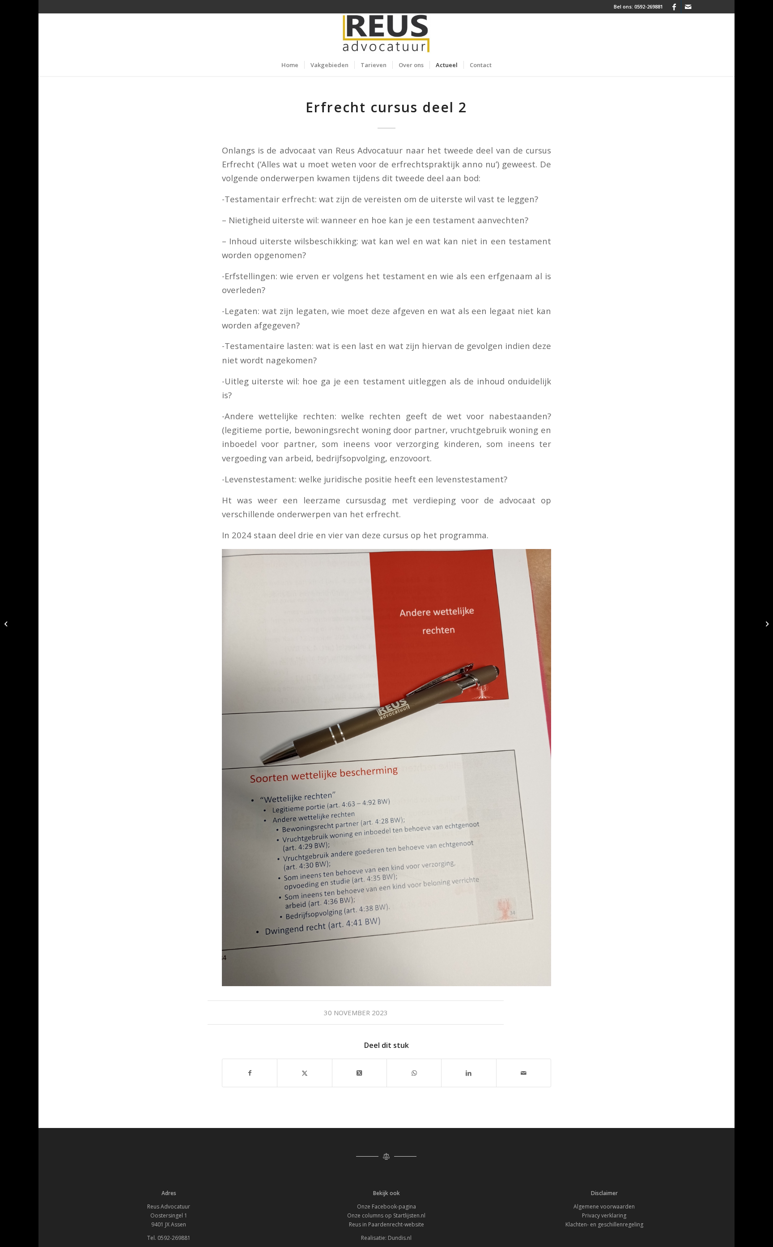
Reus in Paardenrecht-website (386, 1224)
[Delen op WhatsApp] (414, 1073)
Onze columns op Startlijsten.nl (386, 1215)
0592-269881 (648, 6)
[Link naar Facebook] (674, 6)
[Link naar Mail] (688, 6)
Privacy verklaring (604, 1215)
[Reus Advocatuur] (386, 33)
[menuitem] (290, 65)
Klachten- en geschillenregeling (604, 1224)
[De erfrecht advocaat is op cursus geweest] (7, 623)
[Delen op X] (304, 1073)
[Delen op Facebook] (249, 1073)
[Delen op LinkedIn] (469, 1073)
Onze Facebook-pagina (386, 1206)
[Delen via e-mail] (524, 1073)
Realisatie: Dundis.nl (386, 1238)
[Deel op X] (359, 1073)
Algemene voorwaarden (604, 1206)
